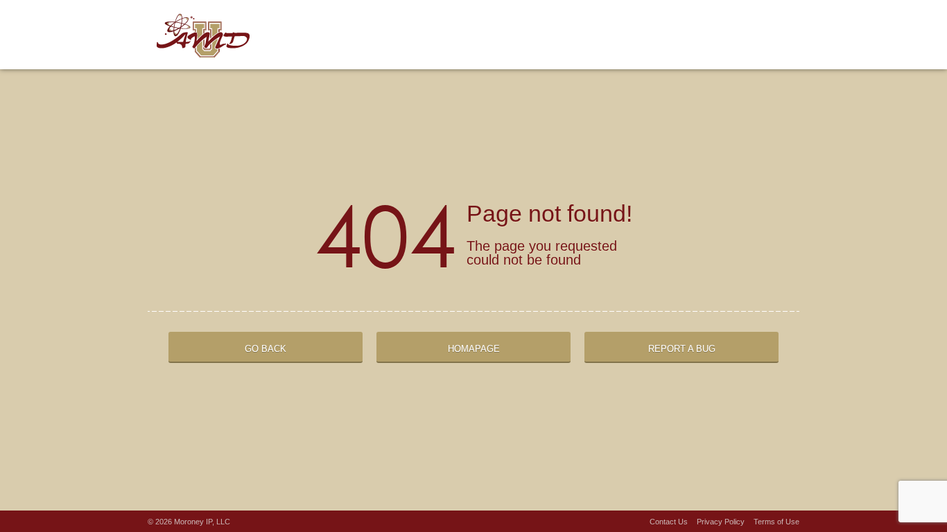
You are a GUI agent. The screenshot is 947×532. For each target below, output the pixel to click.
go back (265, 349)
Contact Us (669, 521)
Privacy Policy (721, 521)
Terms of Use (776, 521)
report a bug (681, 349)
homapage (474, 349)
